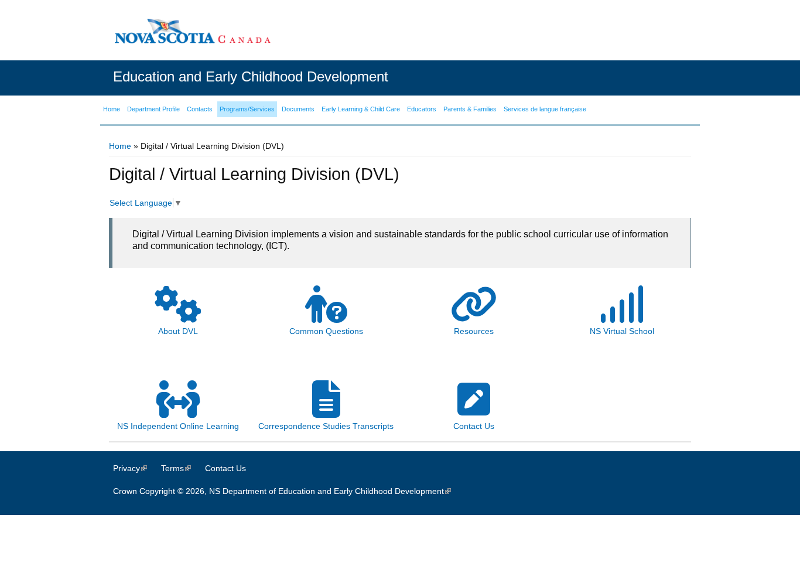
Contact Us (225, 468)
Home (120, 146)
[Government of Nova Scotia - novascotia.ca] (192, 31)
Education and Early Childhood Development (250, 76)
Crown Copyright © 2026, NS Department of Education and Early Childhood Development (288, 491)
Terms (182, 468)
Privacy (136, 468)
